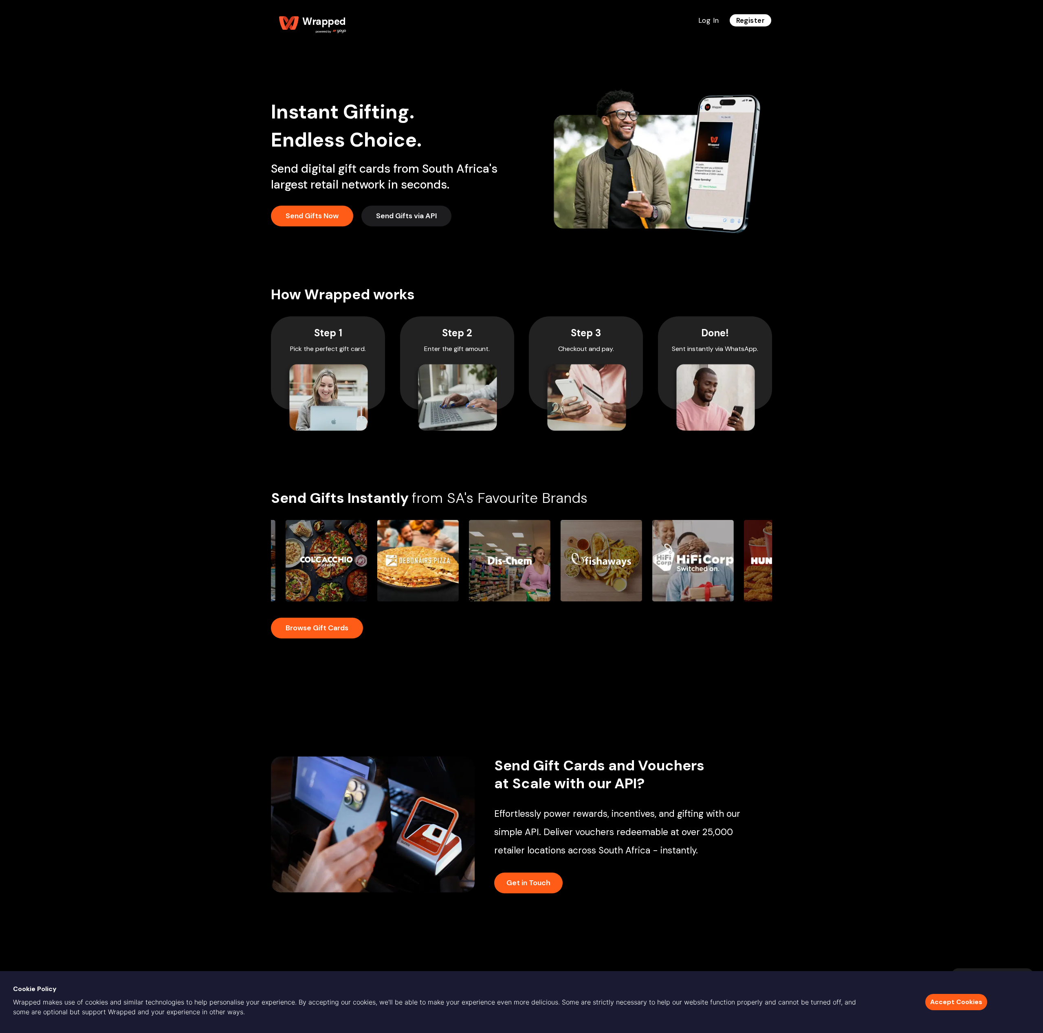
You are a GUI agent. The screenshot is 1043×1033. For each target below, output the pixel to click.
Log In (708, 20)
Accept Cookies (956, 1002)
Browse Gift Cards (317, 628)
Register (750, 20)
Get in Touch (528, 883)
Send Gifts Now (312, 216)
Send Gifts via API (406, 216)
